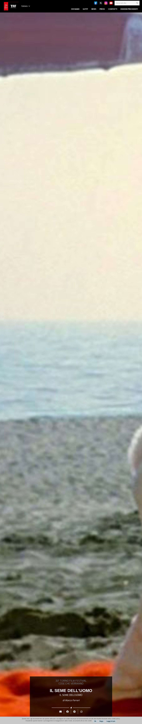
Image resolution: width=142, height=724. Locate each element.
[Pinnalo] (74, 711)
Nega (101, 721)
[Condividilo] (67, 711)
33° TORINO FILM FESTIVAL (71, 680)
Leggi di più (111, 721)
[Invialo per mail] (60, 711)
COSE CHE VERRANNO (71, 683)
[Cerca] (137, 3)
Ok (95, 721)
